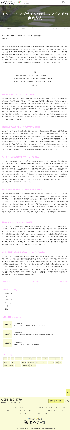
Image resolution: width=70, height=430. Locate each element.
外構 (5, 359)
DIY (6, 297)
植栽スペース (26, 365)
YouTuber (33, 365)
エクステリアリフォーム (11, 300)
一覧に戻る (35, 281)
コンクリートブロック (41, 362)
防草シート (18, 365)
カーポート (45, 359)
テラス (57, 359)
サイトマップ (48, 414)
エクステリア (19, 359)
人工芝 (6, 306)
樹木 (57, 362)
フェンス (52, 359)
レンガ (38, 359)
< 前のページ (6, 281)
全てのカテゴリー (9, 294)
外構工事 (7, 309)
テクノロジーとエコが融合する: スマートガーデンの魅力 (33, 81)
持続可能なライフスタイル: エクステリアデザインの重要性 (34, 79)
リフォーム (8, 303)
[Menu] (67, 2)
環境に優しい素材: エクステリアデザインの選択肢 (31, 76)
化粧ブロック (31, 362)
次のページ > (63, 281)
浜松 (12, 359)
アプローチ (6, 362)
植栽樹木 (24, 362)
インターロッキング (8, 365)
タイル (33, 359)
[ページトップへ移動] (67, 400)
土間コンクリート (15, 362)
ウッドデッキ (27, 359)
